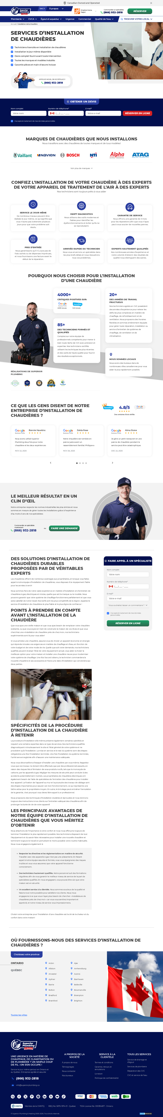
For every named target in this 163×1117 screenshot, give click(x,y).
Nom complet (17, 108)
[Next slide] (112, 463)
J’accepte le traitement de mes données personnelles (34, 121)
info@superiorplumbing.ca (27, 1085)
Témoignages (68, 1067)
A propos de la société (74, 1056)
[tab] (77, 463)
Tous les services (139, 1054)
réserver (139, 11)
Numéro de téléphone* (58, 108)
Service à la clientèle (107, 1056)
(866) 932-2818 (113, 12)
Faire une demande (64, 528)
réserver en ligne (137, 113)
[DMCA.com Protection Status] (145, 1113)
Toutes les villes (19, 1015)
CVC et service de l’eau (137, 1075)
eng (41, 9)
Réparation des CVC (136, 1071)
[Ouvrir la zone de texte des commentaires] (146, 605)
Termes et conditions (104, 1062)
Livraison (99, 1074)
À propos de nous (69, 1062)
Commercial (84, 19)
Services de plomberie (137, 1066)
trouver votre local (136, 19)
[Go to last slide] (50, 463)
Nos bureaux (67, 1075)
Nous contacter (69, 1071)
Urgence (70, 19)
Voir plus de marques (80, 168)
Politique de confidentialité (106, 1078)
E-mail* (88, 108)
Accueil (13, 24)
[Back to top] (156, 1101)
